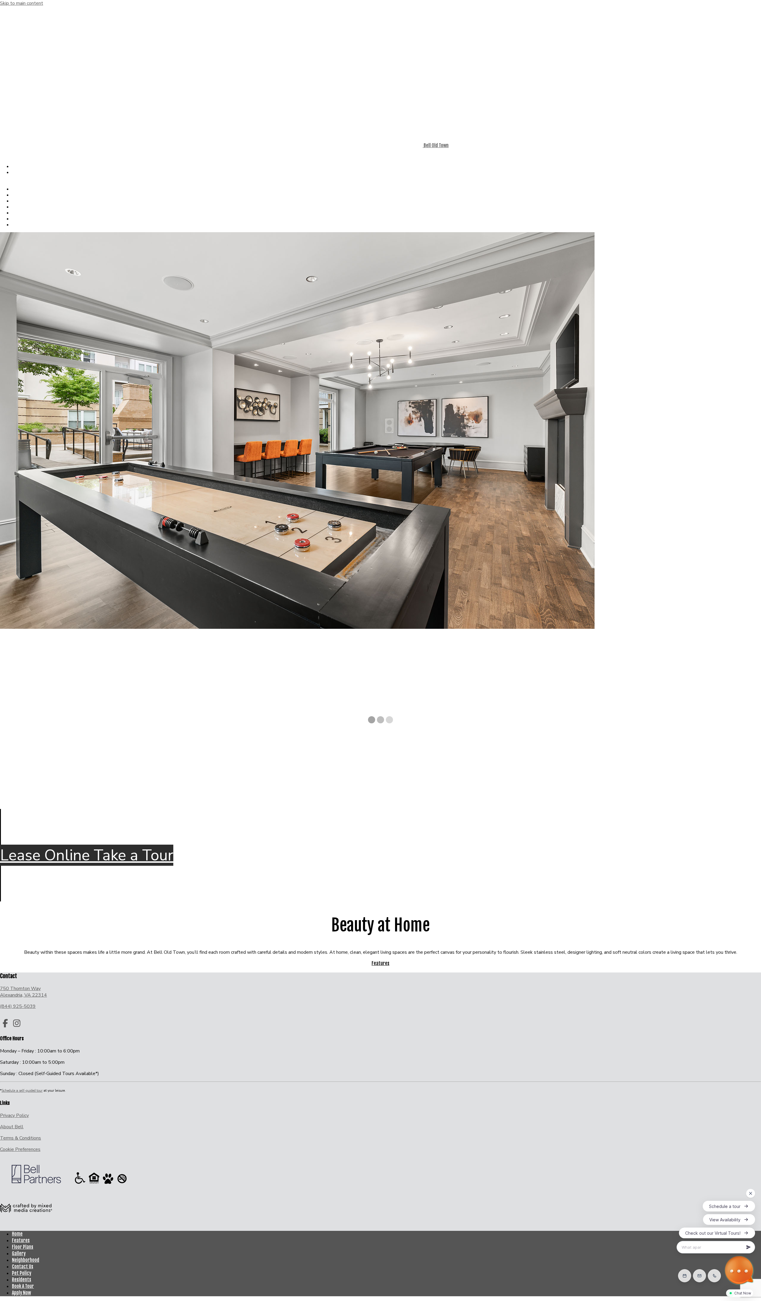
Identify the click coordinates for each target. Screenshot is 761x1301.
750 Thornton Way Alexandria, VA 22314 (23, 991)
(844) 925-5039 (15, 151)
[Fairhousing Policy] (95, 1183)
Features (27, 189)
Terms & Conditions (20, 1138)
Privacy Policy (14, 1115)
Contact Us (29, 213)
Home (17, 1234)
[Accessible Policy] (81, 1183)
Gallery (25, 201)
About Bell (11, 1127)
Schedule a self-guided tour (22, 1090)
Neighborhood (32, 207)
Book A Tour (21, 167)
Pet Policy (28, 218)
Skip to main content (21, 3)
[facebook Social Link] (5, 1023)
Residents (28, 224)
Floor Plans (29, 195)
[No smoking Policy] (122, 1183)
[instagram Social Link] (17, 1023)
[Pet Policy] (109, 1183)
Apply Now (23, 173)
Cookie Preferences (20, 1149)
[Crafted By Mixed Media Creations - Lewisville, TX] (26, 1223)
